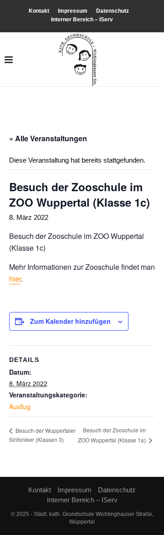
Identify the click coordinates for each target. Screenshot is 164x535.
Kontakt (39, 11)
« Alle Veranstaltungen (48, 138)
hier (15, 278)
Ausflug (20, 406)
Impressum (72, 11)
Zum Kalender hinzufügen (70, 321)
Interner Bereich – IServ (82, 19)
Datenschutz (112, 11)
